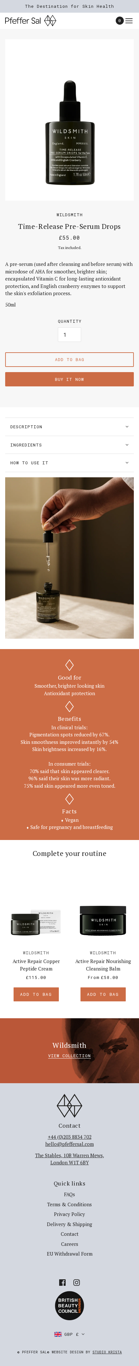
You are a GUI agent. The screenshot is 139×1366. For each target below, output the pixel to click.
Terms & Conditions (69, 1204)
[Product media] (69, 558)
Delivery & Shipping (69, 1224)
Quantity (69, 321)
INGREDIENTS (26, 445)
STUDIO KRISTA (107, 1351)
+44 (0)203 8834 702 (69, 1137)
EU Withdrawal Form (69, 1253)
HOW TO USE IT (29, 463)
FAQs (69, 1194)
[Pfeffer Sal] (36, 20)
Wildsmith (70, 215)
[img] (62, 1282)
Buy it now (69, 379)
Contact (70, 1234)
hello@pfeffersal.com (69, 1144)
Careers (69, 1244)
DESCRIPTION (26, 427)
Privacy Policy (69, 1214)
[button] (69, 1334)
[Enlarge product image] (69, 120)
